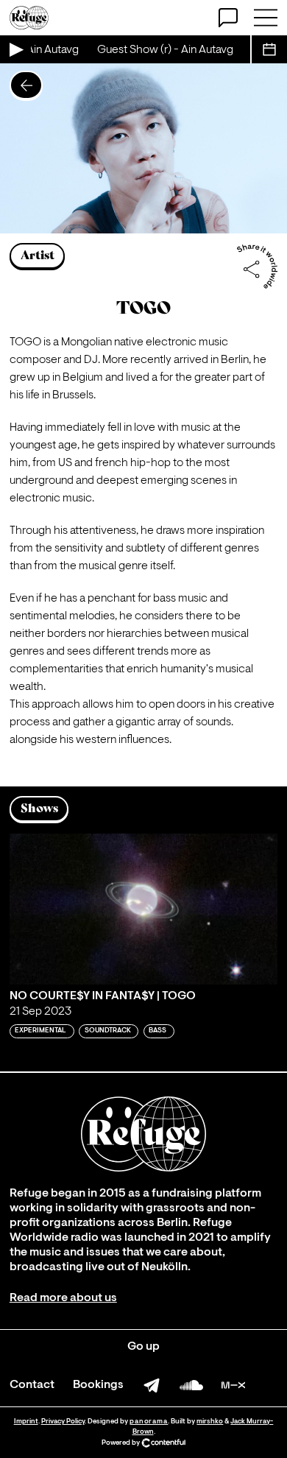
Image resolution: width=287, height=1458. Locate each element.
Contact (32, 1385)
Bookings (98, 1385)
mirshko (209, 1421)
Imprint (26, 1421)
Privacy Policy (63, 1421)
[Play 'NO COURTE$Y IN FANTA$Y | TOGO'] (143, 909)
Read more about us (63, 1298)
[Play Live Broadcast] (15, 49)
